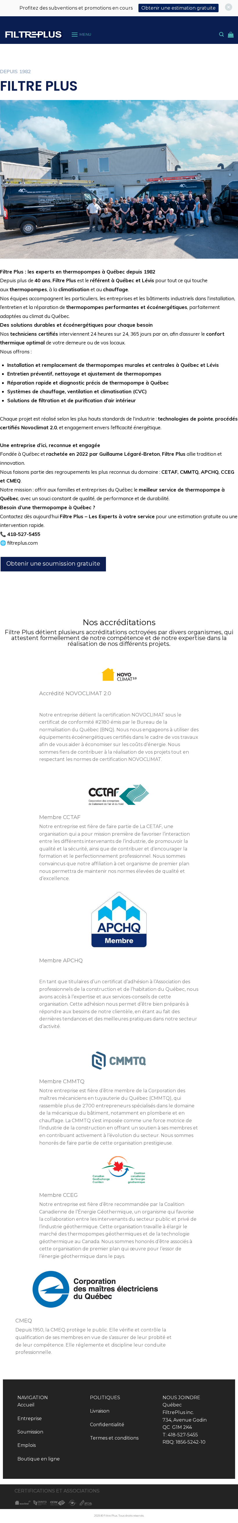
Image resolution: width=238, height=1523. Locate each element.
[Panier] (231, 34)
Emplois (26, 1445)
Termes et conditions (114, 1438)
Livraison (99, 1411)
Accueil (26, 1405)
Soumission (30, 1432)
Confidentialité (107, 1424)
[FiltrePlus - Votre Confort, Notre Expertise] (33, 34)
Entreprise (29, 1418)
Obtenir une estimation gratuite (178, 8)
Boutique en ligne (38, 1459)
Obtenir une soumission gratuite (53, 563)
